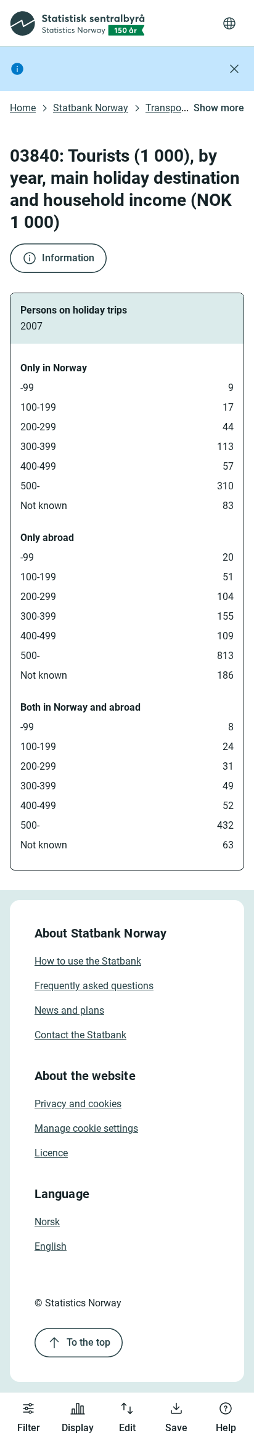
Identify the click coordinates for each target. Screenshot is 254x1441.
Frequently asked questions (94, 986)
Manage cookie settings (86, 1128)
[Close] (234, 69)
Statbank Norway (90, 108)
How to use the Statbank (88, 961)
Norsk (47, 1222)
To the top (88, 1342)
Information (68, 258)
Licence (51, 1153)
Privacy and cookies (78, 1104)
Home (23, 108)
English (51, 1246)
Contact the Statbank (80, 1035)
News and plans (69, 1010)
